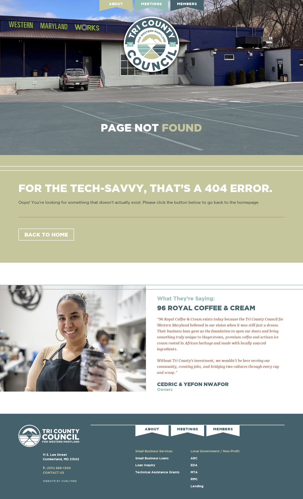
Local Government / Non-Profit (215, 451)
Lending (197, 486)
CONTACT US (53, 472)
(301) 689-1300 (59, 468)
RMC (194, 479)
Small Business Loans (152, 458)
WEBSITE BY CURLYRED (60, 481)
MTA (194, 472)
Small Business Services (154, 451)
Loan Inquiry (145, 465)
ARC (194, 458)
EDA (194, 465)
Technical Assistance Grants (157, 472)
